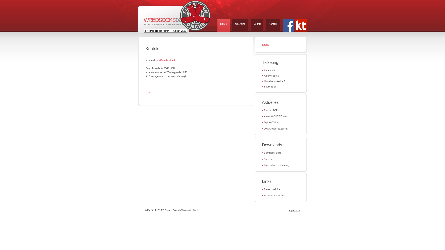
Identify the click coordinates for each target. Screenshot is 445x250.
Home (223, 23)
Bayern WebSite (272, 189)
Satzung (268, 159)
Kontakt (273, 23)
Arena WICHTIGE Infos (276, 116)
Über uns (240, 23)
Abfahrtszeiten (271, 75)
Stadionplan (270, 86)
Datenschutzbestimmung (276, 165)
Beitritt (257, 23)
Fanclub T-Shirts (272, 110)
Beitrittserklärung (272, 153)
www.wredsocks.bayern (276, 128)
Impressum (294, 210)
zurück (148, 92)
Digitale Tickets (272, 122)
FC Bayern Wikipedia (274, 195)
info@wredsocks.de (166, 60)
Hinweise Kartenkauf (274, 81)
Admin (265, 44)
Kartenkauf (269, 70)
